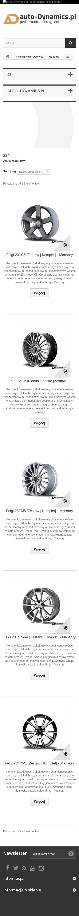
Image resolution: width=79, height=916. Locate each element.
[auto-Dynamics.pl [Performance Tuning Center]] (39, 17)
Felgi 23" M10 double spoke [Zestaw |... (40, 381)
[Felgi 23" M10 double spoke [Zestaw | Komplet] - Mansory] (39, 349)
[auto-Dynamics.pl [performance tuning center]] (39, 2)
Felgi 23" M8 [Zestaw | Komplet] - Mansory (39, 511)
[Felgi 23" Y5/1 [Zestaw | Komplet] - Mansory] (39, 731)
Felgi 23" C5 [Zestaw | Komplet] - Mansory (39, 255)
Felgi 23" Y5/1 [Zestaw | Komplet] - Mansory (39, 763)
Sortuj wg (9, 171)
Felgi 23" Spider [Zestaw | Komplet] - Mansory (39, 637)
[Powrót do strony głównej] (8, 56)
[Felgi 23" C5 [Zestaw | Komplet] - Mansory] (39, 223)
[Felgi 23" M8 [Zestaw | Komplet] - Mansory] (39, 479)
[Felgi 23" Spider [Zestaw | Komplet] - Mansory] (39, 605)
